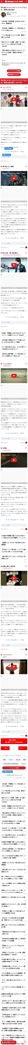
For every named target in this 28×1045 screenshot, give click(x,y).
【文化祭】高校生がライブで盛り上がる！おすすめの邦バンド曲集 (13, 341)
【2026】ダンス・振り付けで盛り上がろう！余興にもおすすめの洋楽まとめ (13, 1002)
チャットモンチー (7, 89)
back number (6, 450)
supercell (5, 168)
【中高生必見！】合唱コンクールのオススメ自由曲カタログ (13, 1016)
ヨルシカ (24, 763)
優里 (4, 656)
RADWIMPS (6, 365)
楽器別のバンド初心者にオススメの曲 (13, 898)
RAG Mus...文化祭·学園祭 (6, 4)
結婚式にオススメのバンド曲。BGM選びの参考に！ (13, 905)
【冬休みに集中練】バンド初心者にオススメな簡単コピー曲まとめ (13, 355)
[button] (24, 1041)
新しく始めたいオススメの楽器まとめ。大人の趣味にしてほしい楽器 (13, 878)
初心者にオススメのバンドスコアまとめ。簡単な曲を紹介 (13, 64)
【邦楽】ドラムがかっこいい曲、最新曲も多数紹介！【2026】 (13, 954)
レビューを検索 (14, 768)
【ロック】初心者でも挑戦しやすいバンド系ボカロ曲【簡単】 (13, 857)
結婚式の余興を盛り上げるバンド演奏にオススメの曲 (13, 995)
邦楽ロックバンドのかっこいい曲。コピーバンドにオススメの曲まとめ (13, 892)
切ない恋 (18, 759)
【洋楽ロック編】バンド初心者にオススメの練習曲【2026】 (13, 912)
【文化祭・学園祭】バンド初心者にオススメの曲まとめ (13, 29)
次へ (22, 748)
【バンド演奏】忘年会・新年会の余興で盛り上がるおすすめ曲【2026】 (13, 1023)
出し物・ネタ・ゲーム (18, 4)
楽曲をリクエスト (14, 74)
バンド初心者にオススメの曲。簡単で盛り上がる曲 (13, 36)
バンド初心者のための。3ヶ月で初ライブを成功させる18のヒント (13, 348)
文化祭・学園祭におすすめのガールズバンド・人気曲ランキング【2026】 (13, 334)
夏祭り (24, 759)
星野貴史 (22, 247)
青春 (4, 759)
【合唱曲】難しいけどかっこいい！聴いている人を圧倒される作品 (13, 968)
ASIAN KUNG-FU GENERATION (11, 255)
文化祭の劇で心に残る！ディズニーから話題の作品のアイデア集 (13, 961)
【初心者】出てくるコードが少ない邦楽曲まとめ (13, 558)
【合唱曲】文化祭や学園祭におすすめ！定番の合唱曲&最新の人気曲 (13, 1030)
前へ (5, 748)
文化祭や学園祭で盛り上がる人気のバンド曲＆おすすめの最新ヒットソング (13, 537)
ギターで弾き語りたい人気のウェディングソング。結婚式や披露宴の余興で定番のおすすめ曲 (13, 1038)
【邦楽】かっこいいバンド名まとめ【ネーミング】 (13, 947)
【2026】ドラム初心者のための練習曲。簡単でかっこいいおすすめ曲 (13, 919)
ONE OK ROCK (7, 568)
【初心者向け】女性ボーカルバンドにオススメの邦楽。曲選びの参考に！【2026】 (13, 53)
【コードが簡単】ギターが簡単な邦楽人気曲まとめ (13, 885)
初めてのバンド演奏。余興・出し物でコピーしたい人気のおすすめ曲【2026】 (13, 44)
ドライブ (11, 759)
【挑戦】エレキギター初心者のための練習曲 (13, 544)
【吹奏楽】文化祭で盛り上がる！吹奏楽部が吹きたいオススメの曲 (13, 1009)
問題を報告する (4, 161)
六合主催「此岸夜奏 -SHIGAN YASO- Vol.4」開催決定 (13, 23)
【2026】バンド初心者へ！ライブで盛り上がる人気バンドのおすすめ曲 (13, 551)
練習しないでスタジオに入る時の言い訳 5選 (13, 926)
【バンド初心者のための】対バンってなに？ (13, 981)
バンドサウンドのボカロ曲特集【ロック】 (13, 988)
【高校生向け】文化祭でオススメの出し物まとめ (13, 933)
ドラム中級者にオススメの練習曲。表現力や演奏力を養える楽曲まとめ (13, 974)
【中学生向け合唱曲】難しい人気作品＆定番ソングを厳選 (13, 940)
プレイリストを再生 (14, 71)
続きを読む (14, 741)
